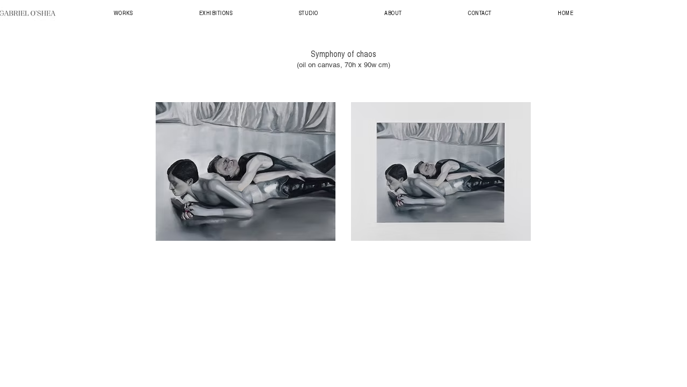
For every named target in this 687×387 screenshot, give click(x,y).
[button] (123, 12)
